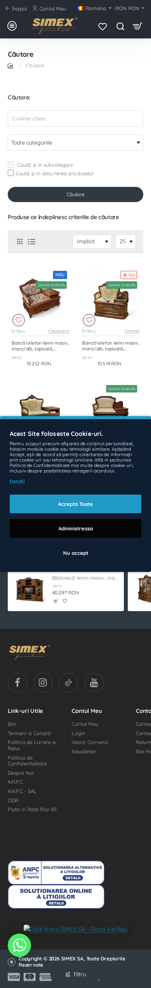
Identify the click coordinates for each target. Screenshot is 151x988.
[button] (18, 320)
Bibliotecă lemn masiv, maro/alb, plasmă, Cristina (85, 578)
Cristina (132, 331)
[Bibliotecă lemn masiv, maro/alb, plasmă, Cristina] (29, 589)
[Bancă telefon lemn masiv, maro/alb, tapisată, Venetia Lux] (110, 412)
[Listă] (31, 241)
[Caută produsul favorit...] (120, 26)
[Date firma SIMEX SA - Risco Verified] (76, 928)
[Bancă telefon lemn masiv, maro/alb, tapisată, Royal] (40, 412)
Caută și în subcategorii (44, 165)
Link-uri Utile (25, 711)
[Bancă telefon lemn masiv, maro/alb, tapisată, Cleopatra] (40, 298)
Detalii (17, 481)
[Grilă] (20, 241)
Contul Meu (87, 711)
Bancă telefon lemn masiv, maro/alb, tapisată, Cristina (110, 346)
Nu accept (75, 553)
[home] (11, 65)
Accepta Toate (75, 504)
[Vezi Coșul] (137, 26)
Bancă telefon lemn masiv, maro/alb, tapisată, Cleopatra (40, 346)
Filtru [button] (80, 974)
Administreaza (75, 528)
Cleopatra (58, 331)
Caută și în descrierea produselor (55, 173)
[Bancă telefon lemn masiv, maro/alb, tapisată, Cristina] (110, 298)
